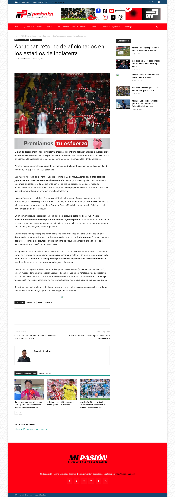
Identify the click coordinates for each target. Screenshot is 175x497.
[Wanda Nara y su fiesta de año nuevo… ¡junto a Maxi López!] (123, 78)
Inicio (16, 36)
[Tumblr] (98, 480)
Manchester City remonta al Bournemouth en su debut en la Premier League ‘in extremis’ (92, 404)
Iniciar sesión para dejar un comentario (31, 429)
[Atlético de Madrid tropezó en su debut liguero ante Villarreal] (62, 389)
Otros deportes (36, 40)
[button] (157, 27)
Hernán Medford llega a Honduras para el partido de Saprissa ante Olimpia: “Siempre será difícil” (28, 404)
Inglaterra (48, 302)
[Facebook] (149, 2)
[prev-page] (16, 413)
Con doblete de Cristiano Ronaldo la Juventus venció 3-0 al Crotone (35, 337)
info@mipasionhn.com (125, 474)
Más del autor (45, 374)
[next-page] (20, 413)
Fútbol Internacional (28, 36)
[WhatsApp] (36, 65)
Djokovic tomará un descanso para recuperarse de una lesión (88, 337)
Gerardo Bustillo (24, 59)
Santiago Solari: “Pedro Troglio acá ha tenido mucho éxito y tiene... (146, 63)
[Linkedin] (84, 480)
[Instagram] (152, 2)
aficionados (31, 302)
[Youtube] (159, 2)
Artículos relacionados (26, 374)
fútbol (40, 302)
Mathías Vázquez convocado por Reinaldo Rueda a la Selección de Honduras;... (145, 103)
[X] (155, 2)
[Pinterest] (30, 65)
